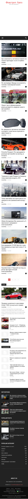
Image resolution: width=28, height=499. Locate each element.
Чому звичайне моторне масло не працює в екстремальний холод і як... (13, 200)
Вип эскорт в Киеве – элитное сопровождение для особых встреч (17, 374)
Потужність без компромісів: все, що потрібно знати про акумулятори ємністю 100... (18, 352)
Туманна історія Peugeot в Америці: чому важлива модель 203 (13, 177)
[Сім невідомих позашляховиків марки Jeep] (5, 319)
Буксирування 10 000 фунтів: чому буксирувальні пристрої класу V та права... (13, 247)
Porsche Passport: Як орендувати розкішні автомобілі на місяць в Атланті (13, 154)
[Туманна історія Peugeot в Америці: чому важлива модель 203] (14, 167)
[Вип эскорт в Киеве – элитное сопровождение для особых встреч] (5, 373)
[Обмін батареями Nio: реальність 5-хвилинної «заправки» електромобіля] (14, 213)
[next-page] (18, 279)
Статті (12, 488)
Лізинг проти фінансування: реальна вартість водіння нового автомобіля (13, 107)
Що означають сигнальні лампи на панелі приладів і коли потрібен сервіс (13, 60)
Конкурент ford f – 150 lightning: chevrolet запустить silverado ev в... (18, 327)
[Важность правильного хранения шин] (5, 359)
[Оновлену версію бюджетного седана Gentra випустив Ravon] (5, 423)
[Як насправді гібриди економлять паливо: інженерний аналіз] (14, 74)
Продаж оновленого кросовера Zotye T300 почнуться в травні (12, 304)
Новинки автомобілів (10, 490)
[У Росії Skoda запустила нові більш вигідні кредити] (5, 341)
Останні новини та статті (14, 493)
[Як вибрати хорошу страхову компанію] (5, 430)
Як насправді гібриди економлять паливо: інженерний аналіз (13, 84)
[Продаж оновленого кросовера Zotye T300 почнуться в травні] (14, 295)
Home (2, 41)
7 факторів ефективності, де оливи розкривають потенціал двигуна (17, 366)
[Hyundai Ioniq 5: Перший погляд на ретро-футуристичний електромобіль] (14, 260)
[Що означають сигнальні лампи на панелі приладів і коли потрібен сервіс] (14, 50)
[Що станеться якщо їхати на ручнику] (5, 436)
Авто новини (18, 488)
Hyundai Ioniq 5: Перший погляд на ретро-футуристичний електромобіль (13, 269)
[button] (2, 38)
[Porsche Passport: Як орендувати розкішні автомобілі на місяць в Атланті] (14, 144)
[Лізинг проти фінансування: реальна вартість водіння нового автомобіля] (14, 96)
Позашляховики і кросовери (10, 491)
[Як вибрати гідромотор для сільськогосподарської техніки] (5, 381)
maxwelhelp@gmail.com (17, 484)
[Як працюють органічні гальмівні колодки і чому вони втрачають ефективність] (14, 121)
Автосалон (18, 490)
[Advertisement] (14, 21)
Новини (8, 488)
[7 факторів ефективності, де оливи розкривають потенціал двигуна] (5, 366)
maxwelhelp (3, 64)
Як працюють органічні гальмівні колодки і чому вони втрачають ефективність (13, 131)
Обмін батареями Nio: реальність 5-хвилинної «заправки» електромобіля (13, 223)
